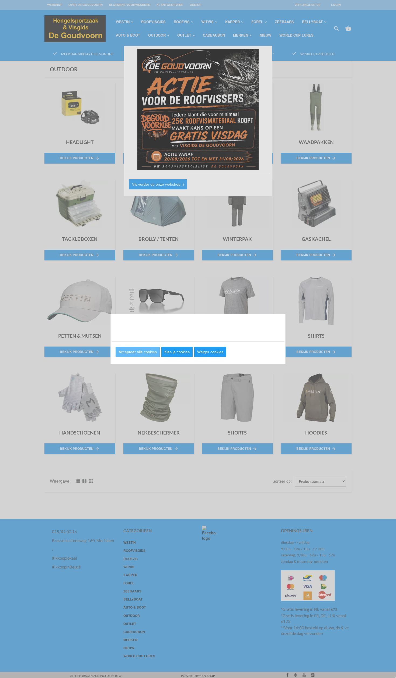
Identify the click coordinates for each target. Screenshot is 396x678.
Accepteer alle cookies (138, 352)
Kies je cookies (177, 352)
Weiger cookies (210, 352)
